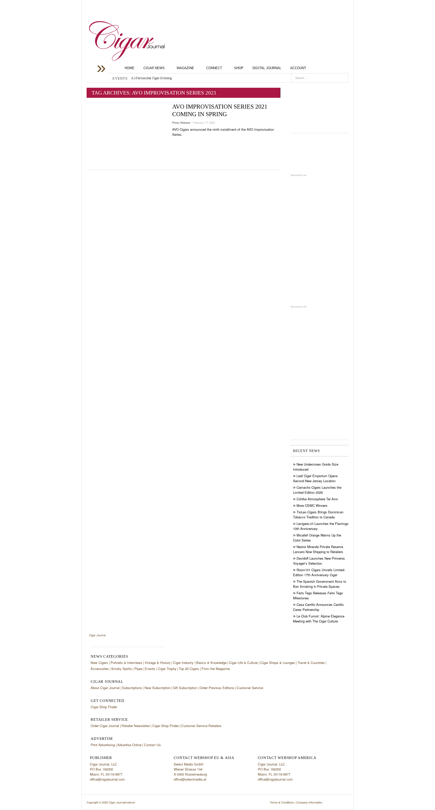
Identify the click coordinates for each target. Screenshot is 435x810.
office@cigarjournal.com (107, 779)
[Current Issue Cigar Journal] (319, 106)
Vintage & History (158, 662)
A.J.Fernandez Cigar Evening (151, 78)
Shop (238, 68)
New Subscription (157, 687)
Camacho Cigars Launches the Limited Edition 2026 (317, 490)
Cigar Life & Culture (243, 662)
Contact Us (152, 744)
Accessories (100, 668)
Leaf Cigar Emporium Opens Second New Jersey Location (315, 478)
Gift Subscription (185, 687)
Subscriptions (132, 687)
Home (129, 68)
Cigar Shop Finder (104, 706)
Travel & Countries (311, 662)
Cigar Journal (127, 41)
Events (150, 668)
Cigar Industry (183, 662)
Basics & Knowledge (211, 662)
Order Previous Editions (217, 687)
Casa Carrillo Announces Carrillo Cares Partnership (318, 607)
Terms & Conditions (282, 802)
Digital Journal (266, 68)
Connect (214, 68)
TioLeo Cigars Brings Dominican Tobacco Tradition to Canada (318, 514)
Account (298, 68)
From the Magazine (216, 668)
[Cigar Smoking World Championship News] (319, 153)
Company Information (309, 802)
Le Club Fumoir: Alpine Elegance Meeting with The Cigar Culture (318, 618)
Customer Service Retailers (201, 725)
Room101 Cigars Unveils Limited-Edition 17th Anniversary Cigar (319, 572)
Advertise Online (129, 744)
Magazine (185, 68)
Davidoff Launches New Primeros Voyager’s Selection (319, 561)
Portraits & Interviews (126, 662)
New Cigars (99, 662)
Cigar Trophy (167, 668)
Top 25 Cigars (189, 668)
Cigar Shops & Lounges (277, 662)
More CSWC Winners (312, 505)
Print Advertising (103, 744)
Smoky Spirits (121, 668)
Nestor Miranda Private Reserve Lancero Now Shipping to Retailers (318, 549)
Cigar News (154, 68)
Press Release (181, 122)
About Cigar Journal (105, 687)
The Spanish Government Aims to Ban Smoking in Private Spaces (319, 584)
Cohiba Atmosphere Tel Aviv (317, 499)
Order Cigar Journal (105, 725)
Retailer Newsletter (136, 725)
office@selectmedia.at (190, 779)
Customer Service (250, 687)
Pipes (138, 668)
